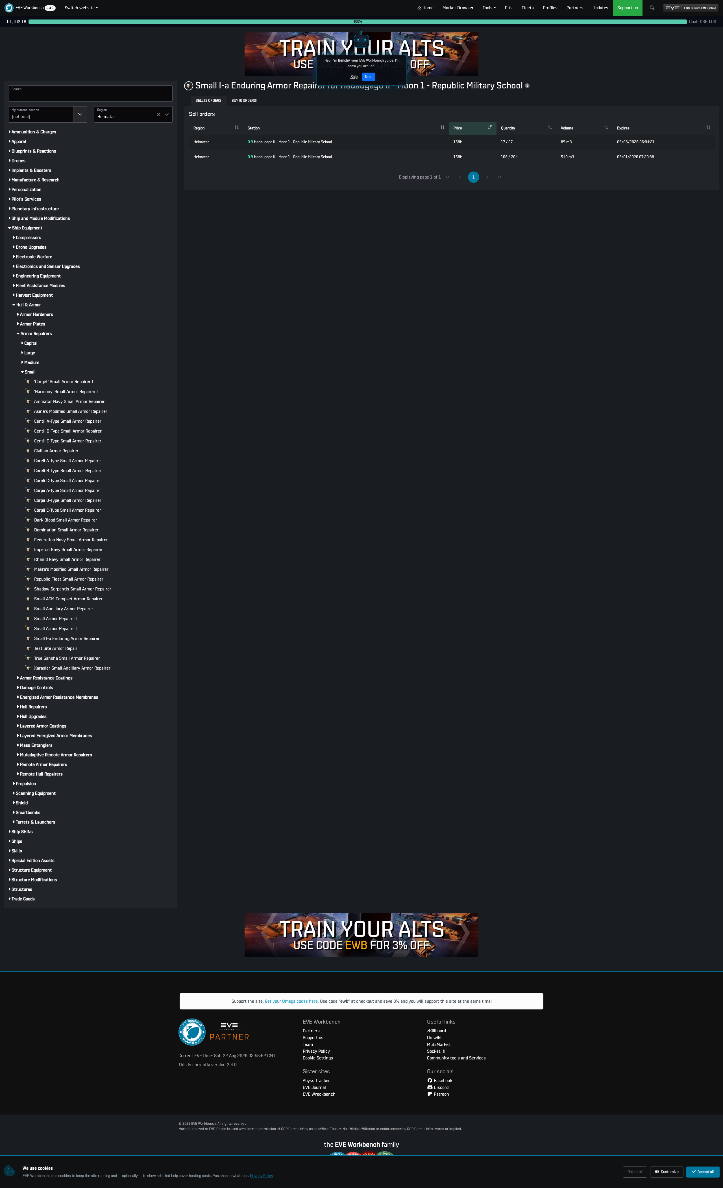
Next (369, 77)
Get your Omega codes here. (292, 1001)
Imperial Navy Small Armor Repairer (68, 549)
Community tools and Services (456, 1058)
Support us (313, 1037)
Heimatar (201, 142)
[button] (30, 8)
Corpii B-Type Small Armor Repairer (67, 500)
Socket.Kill (437, 1051)
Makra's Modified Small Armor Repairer (70, 569)
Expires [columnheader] (623, 128)
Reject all (635, 1172)
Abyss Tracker (316, 1080)
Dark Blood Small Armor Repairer (65, 520)
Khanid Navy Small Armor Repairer (67, 559)
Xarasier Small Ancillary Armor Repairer (71, 668)
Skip (354, 77)
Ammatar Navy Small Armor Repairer (69, 401)
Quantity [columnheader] (508, 128)
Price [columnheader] (458, 128)
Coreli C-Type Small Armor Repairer (67, 480)
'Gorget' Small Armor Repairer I (63, 381)
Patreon (441, 1094)
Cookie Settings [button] (318, 1058)
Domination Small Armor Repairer (66, 530)
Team (308, 1044)
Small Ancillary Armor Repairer (63, 609)
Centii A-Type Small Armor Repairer (67, 421)
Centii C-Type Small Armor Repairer (67, 441)
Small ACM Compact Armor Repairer (68, 599)
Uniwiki (434, 1037)
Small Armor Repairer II (56, 628)
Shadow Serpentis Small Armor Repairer (72, 589)
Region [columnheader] (198, 128)
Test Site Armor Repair (55, 648)
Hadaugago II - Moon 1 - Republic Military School (290, 142)
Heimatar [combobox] (106, 116)
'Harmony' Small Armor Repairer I (65, 391)
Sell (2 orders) (209, 101)
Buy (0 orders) (244, 101)
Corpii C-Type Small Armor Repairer (67, 510)
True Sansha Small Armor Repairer (66, 658)
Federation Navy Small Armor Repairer (70, 540)
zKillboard (436, 1031)
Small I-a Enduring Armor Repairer (66, 638)
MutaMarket (438, 1044)
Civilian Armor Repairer (56, 451)
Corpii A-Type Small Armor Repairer (67, 490)
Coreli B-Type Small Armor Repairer (67, 470)
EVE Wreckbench (319, 1094)
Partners (311, 1031)
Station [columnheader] (254, 128)
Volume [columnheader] (567, 128)
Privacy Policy (261, 1176)
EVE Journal (314, 1087)
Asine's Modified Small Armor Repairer (70, 411)
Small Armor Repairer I (55, 618)
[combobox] (40, 114)
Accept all (705, 1172)
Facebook (442, 1080)
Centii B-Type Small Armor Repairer (67, 431)
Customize (669, 1172)
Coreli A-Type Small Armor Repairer (67, 461)
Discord (440, 1087)
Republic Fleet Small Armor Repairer (68, 579)
